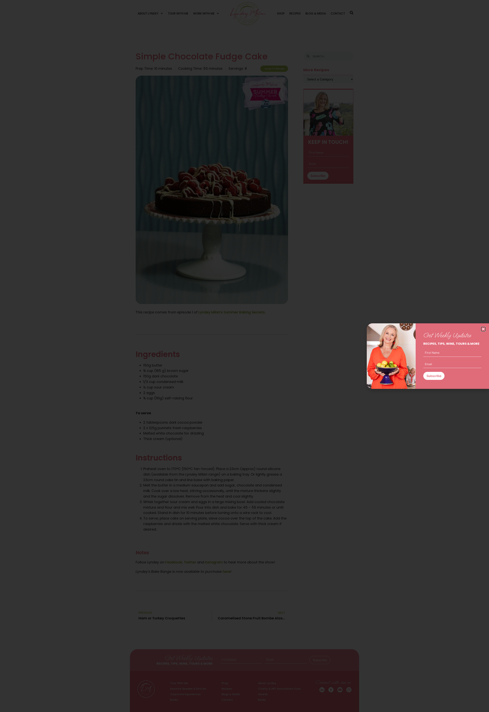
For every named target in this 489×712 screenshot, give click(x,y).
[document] (244, 356)
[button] (483, 329)
